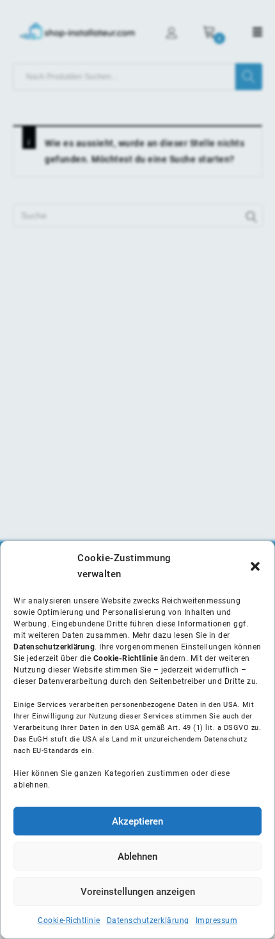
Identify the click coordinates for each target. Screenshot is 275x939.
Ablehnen (137, 856)
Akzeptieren (137, 821)
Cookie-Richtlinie (69, 920)
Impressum (217, 920)
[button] (255, 566)
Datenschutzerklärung (148, 920)
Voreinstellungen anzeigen (138, 891)
